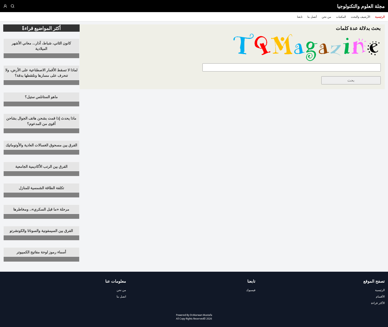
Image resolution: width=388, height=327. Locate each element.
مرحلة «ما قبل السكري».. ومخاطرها (41, 209)
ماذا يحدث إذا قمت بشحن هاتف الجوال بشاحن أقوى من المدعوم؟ (41, 121)
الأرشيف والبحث (360, 17)
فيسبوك (250, 290)
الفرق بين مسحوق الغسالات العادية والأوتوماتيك (41, 145)
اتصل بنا (121, 296)
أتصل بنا (312, 17)
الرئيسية (380, 17)
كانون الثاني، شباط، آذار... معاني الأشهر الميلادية (41, 46)
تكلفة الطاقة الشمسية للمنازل (41, 187)
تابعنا (300, 17)
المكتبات (341, 17)
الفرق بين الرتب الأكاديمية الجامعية (41, 166)
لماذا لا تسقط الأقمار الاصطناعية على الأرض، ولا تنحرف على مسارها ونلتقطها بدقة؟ (41, 72)
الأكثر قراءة (378, 303)
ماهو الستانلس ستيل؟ (41, 96)
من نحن (326, 17)
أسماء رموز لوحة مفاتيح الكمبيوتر (41, 251)
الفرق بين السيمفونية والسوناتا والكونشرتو (41, 230)
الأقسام (380, 296)
